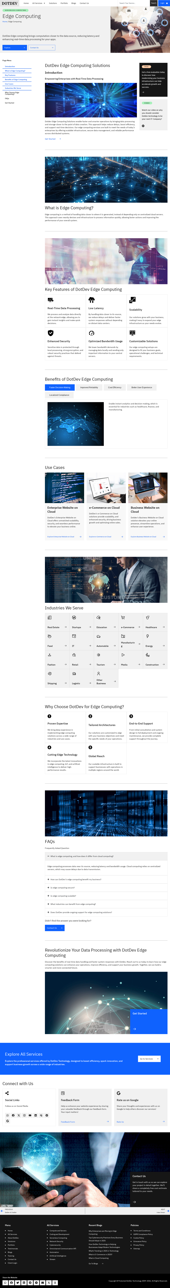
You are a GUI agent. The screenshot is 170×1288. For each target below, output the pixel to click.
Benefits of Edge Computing (16, 79)
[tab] (60, 387)
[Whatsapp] (7, 1115)
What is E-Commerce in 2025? (100, 1254)
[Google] (7, 1120)
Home (26, 3)
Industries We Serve (13, 88)
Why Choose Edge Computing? (12, 93)
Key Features (10, 75)
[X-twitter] (18, 1115)
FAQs (7, 98)
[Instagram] (24, 1115)
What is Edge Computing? (15, 71)
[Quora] (41, 1115)
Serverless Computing (15, 10)
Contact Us (84, 3)
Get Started (9, 103)
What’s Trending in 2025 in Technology (104, 1251)
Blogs (73, 3)
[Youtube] (30, 1115)
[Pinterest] (46, 1115)
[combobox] (134, 3)
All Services (37, 3)
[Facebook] (13, 1115)
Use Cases (9, 84)
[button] (5, 1282)
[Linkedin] (35, 1115)
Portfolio (64, 3)
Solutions (53, 3)
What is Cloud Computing (98, 1258)
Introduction (10, 66)
